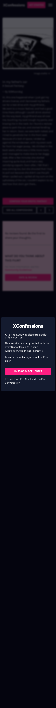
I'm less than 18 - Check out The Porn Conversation (26, 380)
